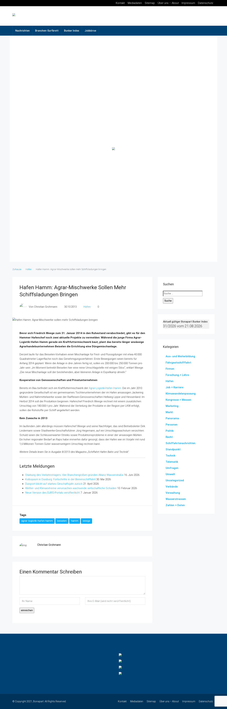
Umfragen (172, 468)
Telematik (172, 461)
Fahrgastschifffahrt (178, 362)
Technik (170, 455)
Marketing (172, 406)
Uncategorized (175, 480)
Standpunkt (173, 449)
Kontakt (120, 3)
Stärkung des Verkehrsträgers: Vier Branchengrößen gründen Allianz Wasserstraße (74, 475)
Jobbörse (90, 30)
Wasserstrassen (176, 499)
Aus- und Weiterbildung (180, 356)
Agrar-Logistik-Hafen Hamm (105, 388)
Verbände (172, 486)
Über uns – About (168, 3)
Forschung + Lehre (177, 375)
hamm (74, 520)
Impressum (188, 3)
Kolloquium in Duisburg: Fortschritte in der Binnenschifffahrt (60, 479)
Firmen (170, 368)
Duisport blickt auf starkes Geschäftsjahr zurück (53, 483)
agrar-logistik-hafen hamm (37, 520)
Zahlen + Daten (175, 505)
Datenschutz (205, 3)
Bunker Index (71, 30)
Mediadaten (135, 3)
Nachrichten (22, 30)
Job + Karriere (174, 387)
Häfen (29, 269)
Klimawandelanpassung (181, 393)
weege (86, 520)
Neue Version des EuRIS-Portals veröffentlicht (52, 492)
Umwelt (170, 474)
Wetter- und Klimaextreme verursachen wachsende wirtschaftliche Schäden (71, 488)
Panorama (172, 418)
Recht (169, 437)
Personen (172, 424)
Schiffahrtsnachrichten (180, 443)
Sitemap (150, 3)
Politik (170, 430)
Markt (169, 412)
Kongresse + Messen (178, 399)
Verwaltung (173, 492)
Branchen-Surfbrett (47, 30)
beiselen (62, 520)
